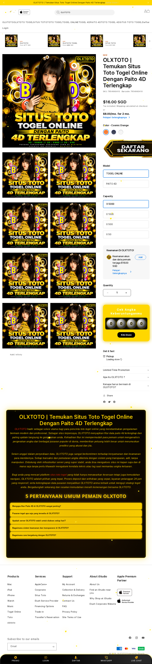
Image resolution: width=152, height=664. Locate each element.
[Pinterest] (115, 402)
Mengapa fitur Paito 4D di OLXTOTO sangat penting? (36, 506)
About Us (94, 584)
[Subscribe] (53, 646)
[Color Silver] (120, 132)
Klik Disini (126, 335)
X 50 (108, 234)
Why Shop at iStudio (100, 598)
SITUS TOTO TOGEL (131, 22)
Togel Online (14, 612)
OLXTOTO (8, 22)
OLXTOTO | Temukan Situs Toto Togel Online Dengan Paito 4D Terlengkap (75, 3)
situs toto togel (58, 474)
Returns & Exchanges (73, 595)
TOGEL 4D (84, 22)
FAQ (64, 606)
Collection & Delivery (73, 590)
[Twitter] (110, 402)
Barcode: (126, 91)
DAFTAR (76, 660)
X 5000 (110, 204)
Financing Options (44, 606)
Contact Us (68, 601)
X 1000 (110, 214)
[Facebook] (105, 402)
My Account (68, 584)
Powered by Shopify (135, 654)
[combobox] (84, 12)
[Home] (9, 11)
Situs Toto (40, 595)
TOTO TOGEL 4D (110, 22)
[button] (8, 22)
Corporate (40, 590)
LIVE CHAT (136, 660)
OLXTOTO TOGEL (23, 22)
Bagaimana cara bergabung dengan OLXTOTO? (34, 535)
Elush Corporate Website (103, 604)
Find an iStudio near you (100, 591)
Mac (9, 584)
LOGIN (46, 660)
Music (10, 606)
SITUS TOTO (40, 22)
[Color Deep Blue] (113, 132)
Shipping (121, 106)
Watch (10, 601)
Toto (10, 617)
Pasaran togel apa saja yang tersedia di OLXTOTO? (36, 513)
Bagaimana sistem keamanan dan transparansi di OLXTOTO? (40, 528)
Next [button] (148, 2)
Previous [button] (3, 2)
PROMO (15, 660)
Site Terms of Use (71, 617)
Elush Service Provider (46, 601)
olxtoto (11, 623)
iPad (9, 590)
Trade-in (39, 612)
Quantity (108, 285)
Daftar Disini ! (112, 3)
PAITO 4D (95, 22)
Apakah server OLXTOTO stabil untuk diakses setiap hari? (39, 521)
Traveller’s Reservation (47, 617)
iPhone (11, 595)
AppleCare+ (41, 584)
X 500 (109, 224)
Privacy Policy (69, 612)
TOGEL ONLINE (70, 22)
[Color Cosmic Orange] (106, 132)
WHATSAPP (106, 660)
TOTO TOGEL (54, 22)
